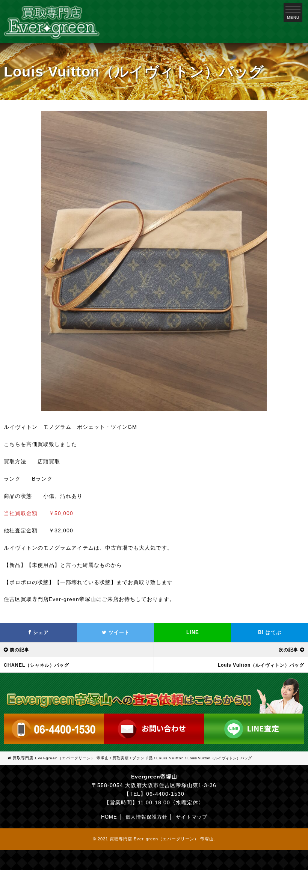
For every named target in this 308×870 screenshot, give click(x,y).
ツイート (118, 632)
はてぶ (269, 632)
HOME (109, 817)
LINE (192, 632)
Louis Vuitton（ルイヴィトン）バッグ (261, 665)
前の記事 (19, 649)
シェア (40, 632)
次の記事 (288, 649)
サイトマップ (191, 817)
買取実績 (120, 758)
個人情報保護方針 (146, 817)
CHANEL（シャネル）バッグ (36, 665)
